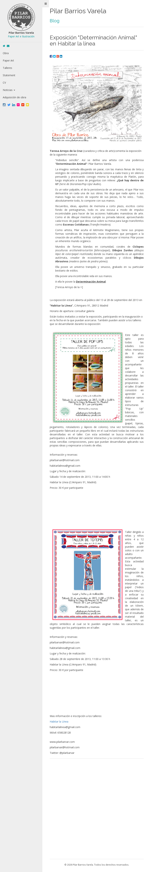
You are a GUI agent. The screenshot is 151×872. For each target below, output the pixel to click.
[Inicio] (4, 46)
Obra (6, 53)
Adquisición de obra (14, 97)
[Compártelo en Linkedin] (61, 56)
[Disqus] (97, 808)
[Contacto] (8, 46)
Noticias (8, 90)
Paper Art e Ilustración (21, 36)
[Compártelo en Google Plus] (58, 56)
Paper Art (8, 60)
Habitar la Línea (59, 721)
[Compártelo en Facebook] (51, 56)
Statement (9, 75)
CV (4, 82)
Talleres (7, 68)
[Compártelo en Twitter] (54, 56)
